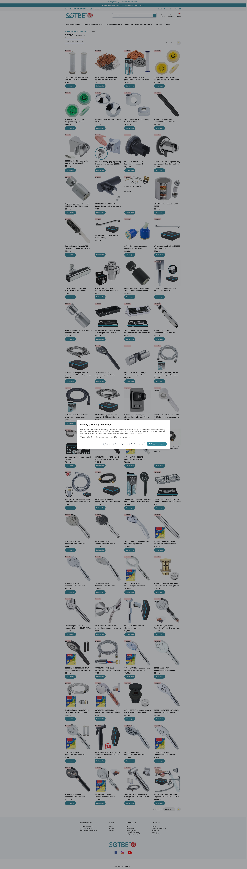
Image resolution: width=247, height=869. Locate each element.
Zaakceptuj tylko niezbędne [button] (115, 444)
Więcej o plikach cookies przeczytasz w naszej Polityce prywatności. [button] (105, 437)
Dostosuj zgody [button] (137, 444)
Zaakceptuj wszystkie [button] (157, 444)
